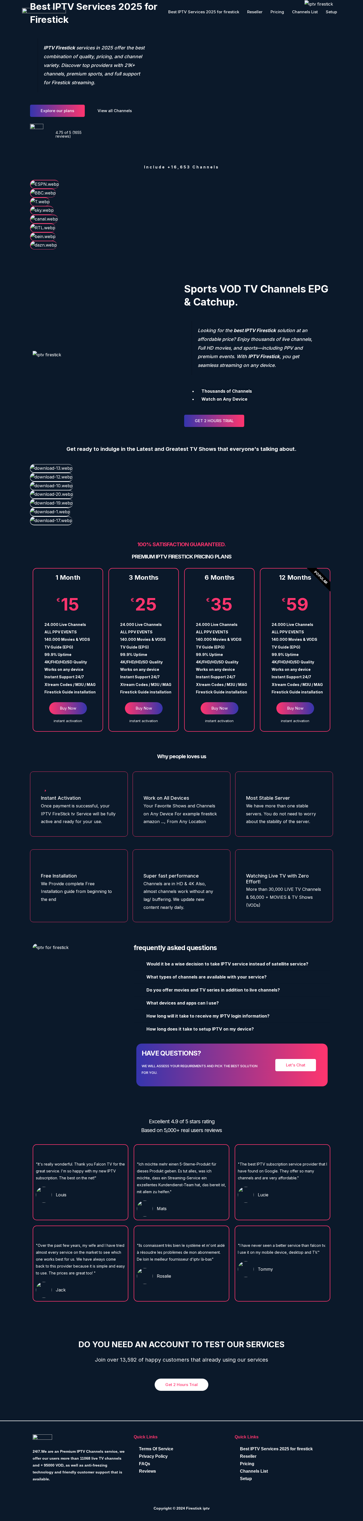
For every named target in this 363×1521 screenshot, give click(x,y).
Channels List (305, 11)
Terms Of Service (156, 1449)
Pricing (277, 11)
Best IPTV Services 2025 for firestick (203, 11)
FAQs (144, 1463)
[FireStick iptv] (44, 11)
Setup (331, 11)
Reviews (147, 1471)
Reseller (255, 11)
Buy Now (68, 708)
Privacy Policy (153, 1456)
